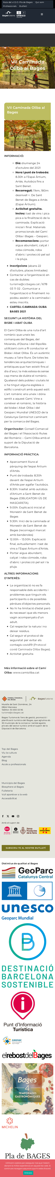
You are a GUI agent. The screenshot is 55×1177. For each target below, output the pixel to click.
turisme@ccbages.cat (13, 712)
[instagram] (18, 816)
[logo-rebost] (27, 1050)
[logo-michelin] (10, 1118)
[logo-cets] (12, 1036)
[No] (51, 1168)
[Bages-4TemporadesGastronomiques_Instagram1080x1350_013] (27, 1064)
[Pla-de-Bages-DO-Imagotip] (27, 1132)
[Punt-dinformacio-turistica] (23, 991)
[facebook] (3, 816)
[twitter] (8, 816)
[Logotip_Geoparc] (27, 868)
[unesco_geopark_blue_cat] (27, 882)
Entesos (28, 1173)
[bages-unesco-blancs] (14, 11)
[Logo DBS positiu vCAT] (27, 924)
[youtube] (13, 816)
